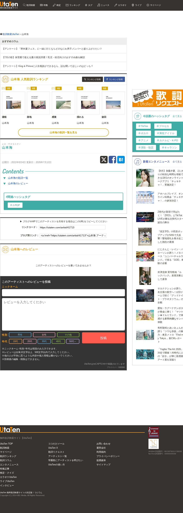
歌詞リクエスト (56, 452)
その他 (68, 334)
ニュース (104, 5)
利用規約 (101, 452)
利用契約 (121, 367)
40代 (58, 341)
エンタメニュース (9, 464)
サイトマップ (103, 464)
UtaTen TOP (6, 443)
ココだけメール (56, 443)
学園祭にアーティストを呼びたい (65, 460)
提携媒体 (101, 460)
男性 (20, 334)
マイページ (6, 452)
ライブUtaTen (7, 481)
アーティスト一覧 (57, 456)
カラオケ (122, 5)
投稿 (103, 338)
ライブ (138, 5)
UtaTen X (53, 447)
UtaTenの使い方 (56, 464)
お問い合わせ (103, 443)
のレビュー (18, 183)
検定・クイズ (7, 472)
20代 (29, 341)
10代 (15, 341)
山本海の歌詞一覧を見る (63, 132)
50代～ (72, 341)
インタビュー (7, 485)
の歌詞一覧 (18, 177)
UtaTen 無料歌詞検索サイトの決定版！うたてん (21, 492)
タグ (90, 5)
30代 (44, 341)
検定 (58, 5)
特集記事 (4, 468)
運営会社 (101, 447)
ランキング (74, 5)
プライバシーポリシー (108, 456)
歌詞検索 (30, 5)
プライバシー (112, 367)
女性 (44, 334)
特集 (45, 5)
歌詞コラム (6, 460)
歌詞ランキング (8, 456)
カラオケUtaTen (8, 477)
